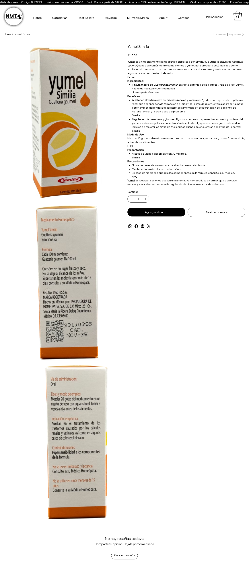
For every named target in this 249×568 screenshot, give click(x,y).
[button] (238, 15)
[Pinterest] (142, 226)
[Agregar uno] (145, 199)
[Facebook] (136, 226)
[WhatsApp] (130, 226)
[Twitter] (148, 226)
